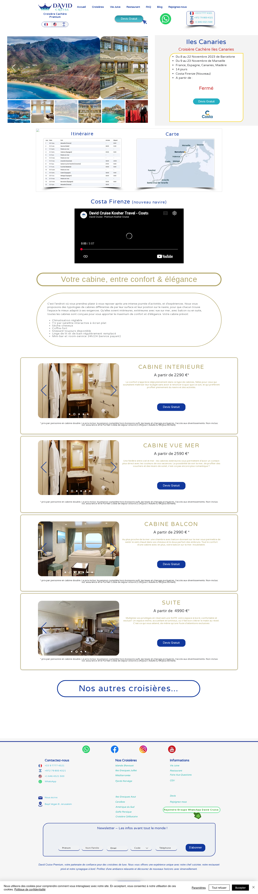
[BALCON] (92, 572)
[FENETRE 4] (85, 491)
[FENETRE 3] (81, 491)
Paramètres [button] (199, 887)
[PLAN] (87, 414)
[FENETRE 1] (67, 491)
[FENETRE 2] (76, 491)
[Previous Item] (14, 67)
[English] (54, 24)
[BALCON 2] (69, 572)
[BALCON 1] (65, 572)
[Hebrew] (63, 24)
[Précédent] (43, 391)
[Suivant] (113, 391)
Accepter (240, 887)
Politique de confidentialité (30, 889)
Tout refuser (219, 887)
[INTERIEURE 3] (79, 414)
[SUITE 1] (76, 651)
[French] (46, 24)
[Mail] (40, 797)
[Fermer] (253, 887)
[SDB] (74, 414)
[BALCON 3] (79, 572)
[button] (98, 7)
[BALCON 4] (83, 572)
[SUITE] (71, 651)
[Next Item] (141, 67)
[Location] (40, 804)
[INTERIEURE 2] (83, 414)
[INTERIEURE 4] (69, 414)
